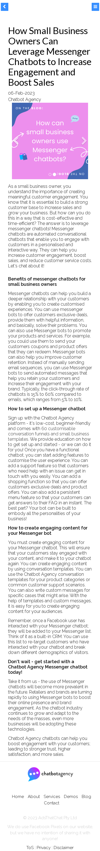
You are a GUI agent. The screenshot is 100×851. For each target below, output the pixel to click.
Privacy (44, 847)
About (34, 796)
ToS (30, 847)
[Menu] (95, 7)
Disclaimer (64, 847)
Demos (71, 796)
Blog (86, 796)
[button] (15, 157)
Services (52, 796)
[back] (4, 7)
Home (18, 796)
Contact (51, 803)
